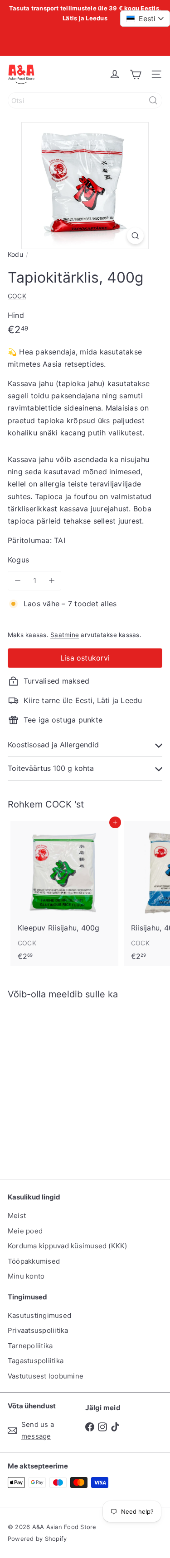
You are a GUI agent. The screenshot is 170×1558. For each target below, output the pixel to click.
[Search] (153, 100)
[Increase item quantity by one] (51, 580)
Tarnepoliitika (30, 1345)
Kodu (15, 254)
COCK (58, 804)
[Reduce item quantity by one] (17, 580)
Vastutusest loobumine (45, 1376)
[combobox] (85, 100)
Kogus (18, 559)
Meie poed (25, 1231)
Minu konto (26, 1276)
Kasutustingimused (39, 1315)
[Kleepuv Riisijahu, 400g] (64, 894)
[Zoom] (135, 235)
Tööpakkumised (34, 1261)
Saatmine (64, 634)
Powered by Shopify (37, 1538)
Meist (17, 1215)
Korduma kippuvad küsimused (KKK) (67, 1246)
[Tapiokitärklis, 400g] (64, 1084)
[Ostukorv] (135, 74)
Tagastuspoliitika (35, 1360)
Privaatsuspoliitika (38, 1330)
